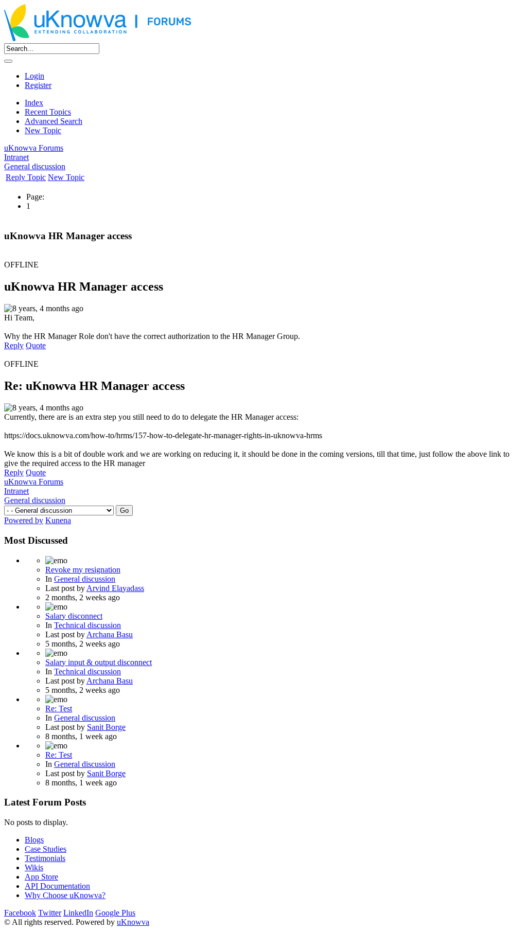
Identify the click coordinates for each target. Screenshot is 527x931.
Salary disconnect (73, 616)
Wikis (34, 867)
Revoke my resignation (82, 569)
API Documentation (57, 886)
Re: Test (58, 708)
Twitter (49, 912)
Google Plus (115, 912)
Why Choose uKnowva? (65, 895)
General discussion (34, 166)
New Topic (43, 130)
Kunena (58, 520)
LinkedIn (78, 912)
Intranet (16, 157)
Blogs (34, 839)
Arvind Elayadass (115, 588)
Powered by (23, 520)
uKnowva (133, 922)
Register (38, 85)
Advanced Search (53, 121)
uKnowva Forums (33, 148)
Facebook (20, 912)
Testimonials (45, 858)
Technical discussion (87, 625)
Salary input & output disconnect (98, 662)
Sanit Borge (106, 727)
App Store (41, 876)
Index (34, 102)
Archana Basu (109, 634)
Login (34, 75)
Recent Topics (48, 112)
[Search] (8, 61)
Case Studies (45, 849)
